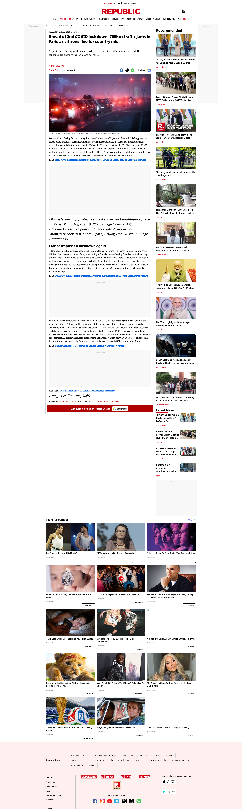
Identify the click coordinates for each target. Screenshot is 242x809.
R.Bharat (117, 3)
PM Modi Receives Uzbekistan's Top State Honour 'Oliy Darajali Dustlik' (174, 136)
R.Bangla (126, 3)
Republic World (107, 3)
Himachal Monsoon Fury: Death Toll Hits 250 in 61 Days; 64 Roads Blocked (175, 211)
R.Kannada (134, 3)
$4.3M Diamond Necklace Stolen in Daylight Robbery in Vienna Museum (175, 361)
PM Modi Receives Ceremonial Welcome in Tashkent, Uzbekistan (173, 249)
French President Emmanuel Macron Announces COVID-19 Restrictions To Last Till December (100, 159)
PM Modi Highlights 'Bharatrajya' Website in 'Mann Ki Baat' (173, 324)
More (185, 19)
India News (160, 105)
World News (54, 70)
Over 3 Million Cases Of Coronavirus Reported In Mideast (87, 390)
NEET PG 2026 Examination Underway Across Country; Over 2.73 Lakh (175, 399)
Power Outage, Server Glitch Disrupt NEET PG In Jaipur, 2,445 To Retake (174, 99)
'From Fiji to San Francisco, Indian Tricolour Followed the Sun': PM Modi (175, 286)
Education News (162, 405)
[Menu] (182, 11)
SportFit (159, 476)
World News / (57, 25)
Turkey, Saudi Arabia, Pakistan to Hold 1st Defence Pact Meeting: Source (175, 61)
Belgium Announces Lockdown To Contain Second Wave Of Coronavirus (90, 345)
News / (48, 25)
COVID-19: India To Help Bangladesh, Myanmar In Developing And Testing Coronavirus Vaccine (101, 275)
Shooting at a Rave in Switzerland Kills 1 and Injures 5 (175, 174)
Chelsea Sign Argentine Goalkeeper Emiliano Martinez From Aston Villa (167, 471)
